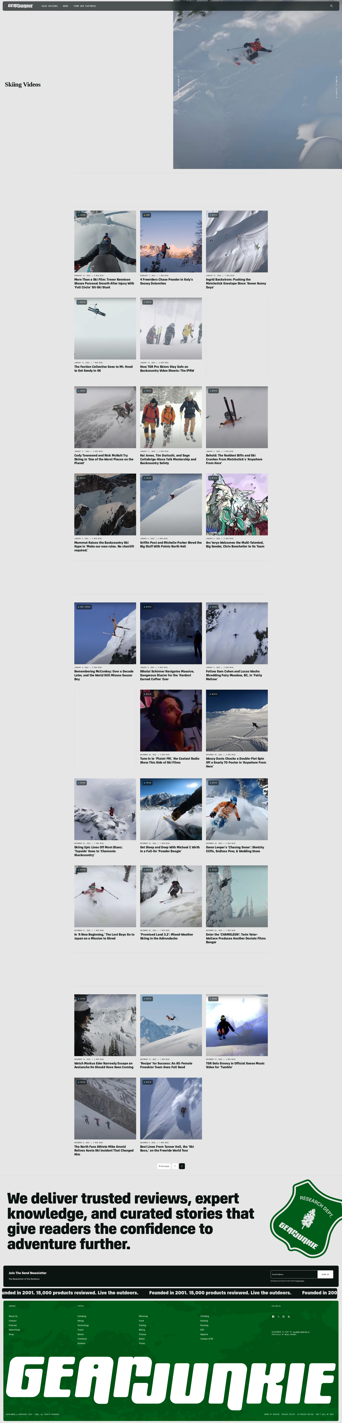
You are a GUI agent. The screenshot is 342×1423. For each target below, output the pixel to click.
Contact (13, 1321)
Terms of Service (272, 1414)
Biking (142, 1330)
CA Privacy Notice (306, 1414)
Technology (83, 1325)
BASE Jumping (85, 607)
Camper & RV (206, 1339)
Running (204, 1325)
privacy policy (300, 1281)
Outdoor (81, 1344)
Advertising (14, 1330)
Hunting (204, 1321)
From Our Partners (85, 6)
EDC (202, 1330)
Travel (80, 1330)
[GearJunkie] (20, 6)
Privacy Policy (288, 1414)
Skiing (82, 215)
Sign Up (325, 1274)
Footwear (82, 1339)
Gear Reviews (50, 6)
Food (141, 1321)
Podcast (13, 1325)
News (65, 6)
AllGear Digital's (301, 1332)
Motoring (143, 1316)
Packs (142, 1344)
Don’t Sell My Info (325, 1414)
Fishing (142, 1325)
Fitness (142, 1334)
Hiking (81, 1321)
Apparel (204, 1334)
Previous (164, 1166)
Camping (82, 1316)
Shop (11, 1334)
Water (142, 1339)
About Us (13, 1316)
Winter (214, 215)
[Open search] (331, 6)
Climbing (204, 1316)
